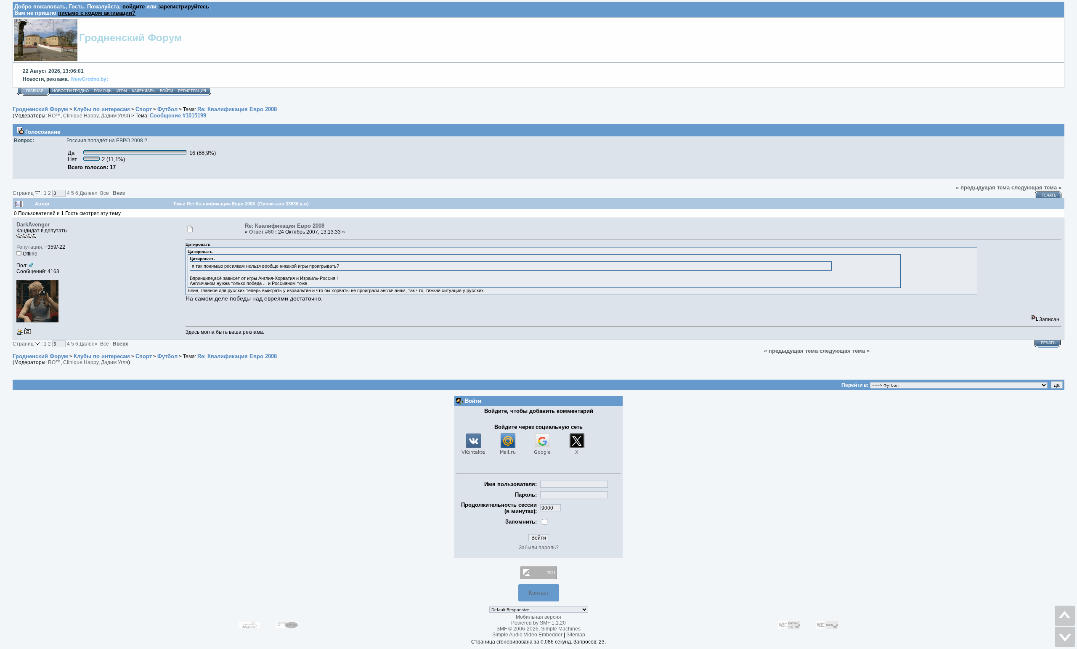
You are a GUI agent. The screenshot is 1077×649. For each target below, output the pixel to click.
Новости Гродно (70, 91)
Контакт (539, 593)
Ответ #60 (261, 232)
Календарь (143, 91)
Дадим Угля (114, 116)
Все (104, 193)
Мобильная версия (538, 617)
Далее (89, 193)
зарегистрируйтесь (183, 6)
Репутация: (29, 247)
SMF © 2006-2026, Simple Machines (538, 629)
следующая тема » (1036, 187)
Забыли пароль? (539, 548)
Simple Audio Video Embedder (527, 635)
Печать (1049, 195)
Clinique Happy (80, 116)
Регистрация (192, 91)
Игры (122, 91)
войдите (133, 6)
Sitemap (575, 635)
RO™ (54, 116)
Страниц (24, 193)
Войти (166, 91)
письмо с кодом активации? (96, 13)
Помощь (102, 91)
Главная (35, 91)
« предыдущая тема (983, 187)
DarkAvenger (33, 224)
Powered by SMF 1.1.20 (538, 623)
